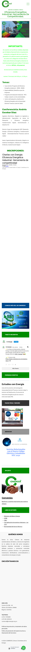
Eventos (21, 9)
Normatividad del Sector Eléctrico (13, 526)
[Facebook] (9, 648)
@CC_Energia (18, 354)
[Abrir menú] (28, 4)
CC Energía (9, 347)
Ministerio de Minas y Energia (12, 516)
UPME (5, 518)
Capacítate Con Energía (13, 9)
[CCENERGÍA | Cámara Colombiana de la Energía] (7, 4)
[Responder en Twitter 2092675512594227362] (6, 364)
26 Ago (20, 347)
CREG (5, 520)
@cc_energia (15, 347)
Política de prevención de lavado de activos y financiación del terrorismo (14, 632)
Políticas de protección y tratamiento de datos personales (14, 627)
